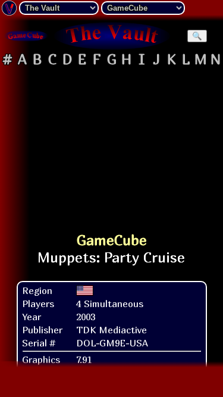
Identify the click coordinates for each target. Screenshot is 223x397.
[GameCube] (26, 36)
